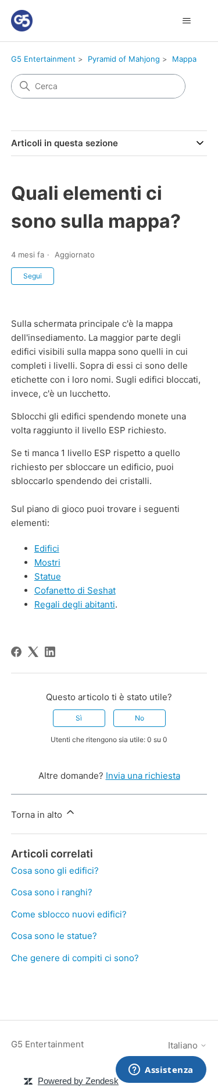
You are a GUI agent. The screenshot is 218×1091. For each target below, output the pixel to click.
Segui (32, 275)
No (139, 718)
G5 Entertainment (43, 58)
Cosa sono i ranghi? (51, 892)
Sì (79, 718)
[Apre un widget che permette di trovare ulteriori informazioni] (161, 1070)
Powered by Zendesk (78, 1081)
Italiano (184, 1045)
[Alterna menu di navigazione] (186, 21)
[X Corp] (33, 652)
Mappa (184, 58)
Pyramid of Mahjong (124, 58)
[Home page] (22, 20)
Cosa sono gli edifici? (55, 870)
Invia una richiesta (143, 775)
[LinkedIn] (50, 652)
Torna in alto (38, 814)
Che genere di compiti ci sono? (75, 957)
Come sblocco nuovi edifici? (69, 914)
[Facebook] (16, 652)
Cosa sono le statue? (54, 935)
